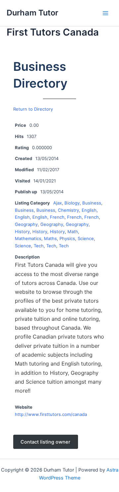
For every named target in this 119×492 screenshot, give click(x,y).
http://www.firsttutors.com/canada (51, 414)
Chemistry (68, 210)
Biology (72, 202)
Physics (67, 238)
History (22, 231)
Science (86, 238)
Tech (39, 245)
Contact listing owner (45, 442)
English (89, 210)
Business (91, 202)
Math (72, 231)
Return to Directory (33, 109)
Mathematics (28, 238)
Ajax (57, 202)
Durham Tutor (32, 12)
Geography (26, 224)
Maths (50, 238)
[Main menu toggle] (105, 13)
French (57, 217)
